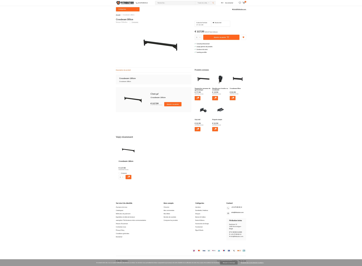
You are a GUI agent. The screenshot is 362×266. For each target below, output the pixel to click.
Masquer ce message (229, 262)
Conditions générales (122, 233)
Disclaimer (119, 237)
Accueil (118, 15)
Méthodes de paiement (123, 214)
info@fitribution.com (237, 212)
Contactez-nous (121, 227)
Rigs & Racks (199, 230)
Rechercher (213, 3)
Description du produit (123, 70)
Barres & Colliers (200, 217)
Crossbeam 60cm (235, 88)
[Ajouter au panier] (128, 177)
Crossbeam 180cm (126, 161)
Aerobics (198, 207)
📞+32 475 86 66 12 (142, 3)
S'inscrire (166, 207)
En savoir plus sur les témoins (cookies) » (252, 262)
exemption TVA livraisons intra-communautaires (131, 220)
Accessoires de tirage (202, 223)
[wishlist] (240, 3)
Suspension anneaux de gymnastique (202, 89)
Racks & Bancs (199, 220)
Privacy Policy (120, 230)
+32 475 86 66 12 (236, 207)
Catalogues (119, 210)
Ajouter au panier (173, 104)
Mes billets (167, 214)
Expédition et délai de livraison (125, 217)
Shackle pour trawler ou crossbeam (220, 89)
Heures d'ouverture (122, 223)
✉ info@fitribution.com (239, 9)
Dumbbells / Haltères (201, 210)
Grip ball (197, 119)
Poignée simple (217, 119)
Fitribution (124, 22)
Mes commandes (169, 210)
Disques (197, 214)
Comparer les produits (171, 220)
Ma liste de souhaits (170, 217)
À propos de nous (121, 207)
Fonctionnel (198, 227)
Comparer (124, 173)
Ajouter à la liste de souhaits (243, 37)
